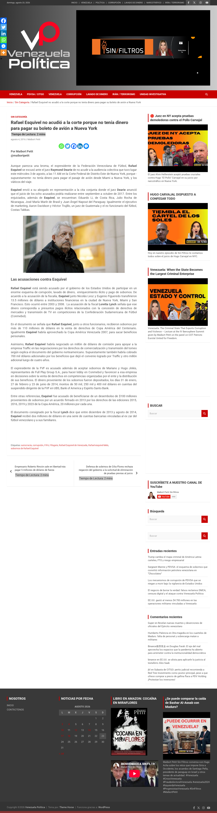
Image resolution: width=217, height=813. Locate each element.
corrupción (38, 445)
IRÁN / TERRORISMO (174, 2)
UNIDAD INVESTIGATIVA (153, 94)
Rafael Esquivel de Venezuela (73, 445)
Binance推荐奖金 (157, 646)
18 (69, 736)
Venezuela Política (35, 807)
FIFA (46, 445)
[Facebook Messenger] (86, 146)
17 (62, 736)
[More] (3, 52)
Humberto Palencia (158, 633)
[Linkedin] (80, 146)
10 (62, 730)
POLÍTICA (100, 2)
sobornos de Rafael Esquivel (24, 448)
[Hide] (1, 58)
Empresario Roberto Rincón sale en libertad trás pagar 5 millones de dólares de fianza (40, 468)
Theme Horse (66, 807)
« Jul (61, 753)
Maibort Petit (33, 139)
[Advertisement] (178, 372)
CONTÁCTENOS (15, 709)
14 (89, 730)
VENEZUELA (86, 2)
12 (76, 730)
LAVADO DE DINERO (133, 2)
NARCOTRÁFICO (153, 2)
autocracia (26, 445)
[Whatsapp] (61, 146)
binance (152, 659)
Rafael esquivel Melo (98, 445)
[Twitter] (67, 146)
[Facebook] (74, 146)
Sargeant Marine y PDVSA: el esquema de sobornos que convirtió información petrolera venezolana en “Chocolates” (177, 570)
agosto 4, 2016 (18, 139)
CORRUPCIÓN (114, 2)
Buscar (204, 413)
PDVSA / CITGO (35, 94)
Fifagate (54, 445)
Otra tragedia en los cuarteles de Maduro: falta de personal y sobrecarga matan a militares (177, 636)
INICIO (74, 2)
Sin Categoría (19, 117)
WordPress (104, 807)
